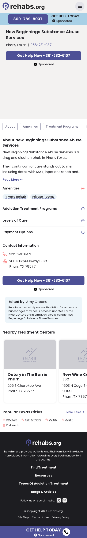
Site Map (23, 517)
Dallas (53, 419)
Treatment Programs (62, 126)
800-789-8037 (27, 19)
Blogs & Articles (43, 492)
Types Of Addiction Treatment (43, 483)
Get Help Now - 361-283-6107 (43, 55)
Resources (43, 475)
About (10, 126)
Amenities (30, 126)
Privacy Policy (60, 517)
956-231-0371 (42, 44)
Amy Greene (36, 302)
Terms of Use (40, 517)
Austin (69, 419)
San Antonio (33, 419)
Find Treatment (43, 467)
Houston (11, 419)
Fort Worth (12, 425)
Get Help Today (43, 529)
